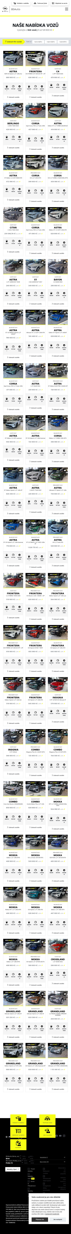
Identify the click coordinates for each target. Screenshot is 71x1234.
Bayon (58, 279)
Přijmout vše (40, 1219)
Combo (35, 749)
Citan (13, 227)
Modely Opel (12, 1169)
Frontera (35, 71)
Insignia (58, 697)
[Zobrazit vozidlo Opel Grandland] (13, 998)
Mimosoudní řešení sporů (47, 1180)
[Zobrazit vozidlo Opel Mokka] (58, 788)
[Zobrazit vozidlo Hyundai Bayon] (58, 266)
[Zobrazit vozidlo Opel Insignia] (58, 684)
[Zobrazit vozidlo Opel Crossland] (58, 946)
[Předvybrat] (20, 54)
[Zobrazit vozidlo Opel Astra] (13, 58)
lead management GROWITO (62, 1187)
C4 (57, 71)
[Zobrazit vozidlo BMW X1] (35, 266)
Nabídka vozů (31, 1177)
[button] (13, 97)
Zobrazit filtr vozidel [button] (14, 42)
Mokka (58, 801)
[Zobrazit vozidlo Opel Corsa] (35, 110)
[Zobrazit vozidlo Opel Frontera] (35, 58)
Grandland (13, 1011)
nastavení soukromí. (52, 1214)
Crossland (58, 959)
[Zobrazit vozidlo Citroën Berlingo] (13, 110)
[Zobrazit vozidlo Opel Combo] (35, 736)
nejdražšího (63, 42)
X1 (35, 279)
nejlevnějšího (51, 42)
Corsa (35, 123)
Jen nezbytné (57, 1219)
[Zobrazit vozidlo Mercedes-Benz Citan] (13, 214)
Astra (13, 71)
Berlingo (13, 123)
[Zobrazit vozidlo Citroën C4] (58, 58)
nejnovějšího (38, 42)
